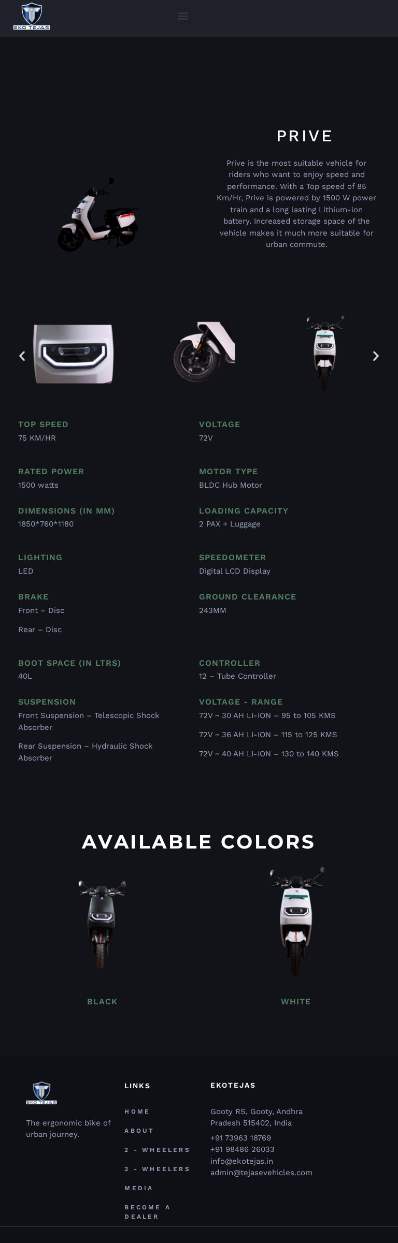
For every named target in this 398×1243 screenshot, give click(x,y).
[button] (183, 15)
